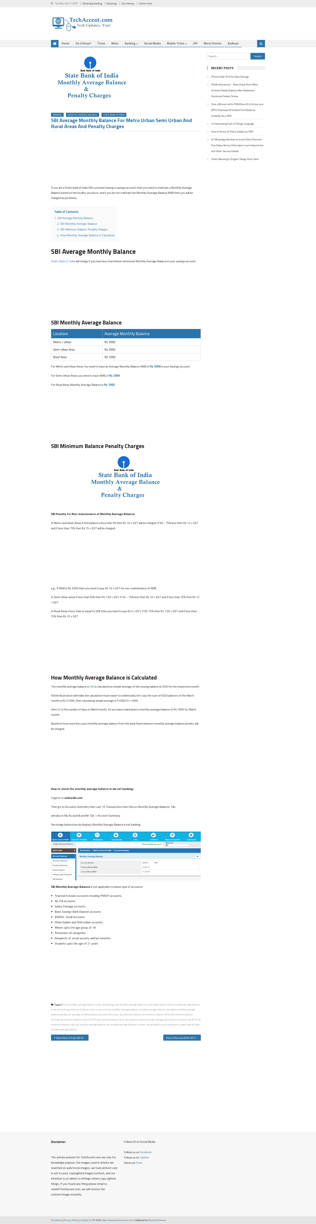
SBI (92, 686)
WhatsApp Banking (92, 3)
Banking (130, 43)
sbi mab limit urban (108, 1014)
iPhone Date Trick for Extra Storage (230, 77)
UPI (195, 43)
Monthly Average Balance (82, 114)
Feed (139, 1162)
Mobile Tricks (175, 43)
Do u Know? (83, 43)
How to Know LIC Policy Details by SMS (232, 131)
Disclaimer (56, 1220)
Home (65, 43)
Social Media (152, 43)
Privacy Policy (71, 1220)
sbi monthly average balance (91, 1024)
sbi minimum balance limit (110, 1019)
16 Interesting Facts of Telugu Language (232, 124)
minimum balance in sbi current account (90, 1009)
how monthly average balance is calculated (136, 1004)
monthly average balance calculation (158, 1009)
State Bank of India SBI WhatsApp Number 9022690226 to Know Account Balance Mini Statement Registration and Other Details (72, 1038)
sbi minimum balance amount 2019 (78, 1019)
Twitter (144, 1157)
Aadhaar (233, 43)
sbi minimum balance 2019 (156, 1014)
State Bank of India (114, 114)
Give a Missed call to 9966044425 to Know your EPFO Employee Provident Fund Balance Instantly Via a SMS (237, 110)
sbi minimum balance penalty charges (144, 1019)
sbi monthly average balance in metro (126, 1024)
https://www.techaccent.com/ (118, 1220)
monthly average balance (125, 1009)
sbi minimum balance (130, 1014)
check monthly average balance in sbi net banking (88, 1004)
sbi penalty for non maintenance (163, 1024)
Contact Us (85, 1220)
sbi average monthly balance (83, 1014)
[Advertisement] (126, 159)
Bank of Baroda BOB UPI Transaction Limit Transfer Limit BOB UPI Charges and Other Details (183, 1038)
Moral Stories (212, 43)
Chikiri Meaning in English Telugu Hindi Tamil (235, 159)
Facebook (145, 1152)
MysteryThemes (157, 1220)
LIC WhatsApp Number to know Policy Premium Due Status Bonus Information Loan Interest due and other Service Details (237, 145)
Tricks (101, 43)
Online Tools (145, 3)
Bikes (114, 43)
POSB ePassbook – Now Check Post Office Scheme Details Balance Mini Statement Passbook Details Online (234, 90)
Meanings (112, 3)
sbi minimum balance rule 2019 (181, 1019)
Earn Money (128, 3)
